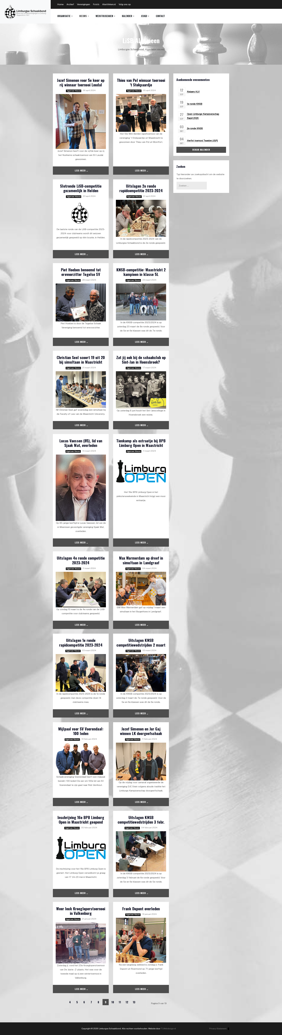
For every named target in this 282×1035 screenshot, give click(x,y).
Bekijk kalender (201, 149)
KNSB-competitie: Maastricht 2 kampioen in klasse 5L (141, 272)
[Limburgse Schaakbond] (25, 12)
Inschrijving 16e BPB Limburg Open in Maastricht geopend (80, 819)
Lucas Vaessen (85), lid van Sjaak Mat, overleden (80, 443)
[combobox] (191, 186)
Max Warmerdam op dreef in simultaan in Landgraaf (141, 560)
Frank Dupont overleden (141, 908)
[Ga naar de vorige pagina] (63, 1002)
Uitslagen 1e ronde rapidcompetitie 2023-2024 (80, 642)
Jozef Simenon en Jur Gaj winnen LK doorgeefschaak (141, 731)
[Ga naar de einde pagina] (99, 1009)
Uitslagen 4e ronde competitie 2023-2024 (81, 560)
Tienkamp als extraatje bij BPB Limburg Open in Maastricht (141, 443)
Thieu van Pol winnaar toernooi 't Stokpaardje (141, 82)
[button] (68, 16)
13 (134, 1002)
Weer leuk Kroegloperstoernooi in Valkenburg (80, 911)
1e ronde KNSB (194, 104)
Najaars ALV (193, 91)
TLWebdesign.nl (168, 1028)
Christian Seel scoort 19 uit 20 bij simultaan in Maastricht (81, 360)
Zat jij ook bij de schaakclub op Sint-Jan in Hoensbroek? (141, 360)
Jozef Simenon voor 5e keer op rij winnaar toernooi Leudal (80, 82)
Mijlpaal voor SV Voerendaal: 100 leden (80, 731)
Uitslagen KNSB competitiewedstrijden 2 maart (140, 642)
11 (120, 1002)
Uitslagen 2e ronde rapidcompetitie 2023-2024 (141, 188)
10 (112, 1002)
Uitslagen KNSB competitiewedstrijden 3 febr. (141, 819)
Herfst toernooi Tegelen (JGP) (202, 140)
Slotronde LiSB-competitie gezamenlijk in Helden (80, 188)
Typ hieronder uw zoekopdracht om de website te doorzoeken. (200, 176)
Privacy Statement (217, 1028)
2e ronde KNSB (195, 128)
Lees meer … (81, 170)
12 (127, 1002)
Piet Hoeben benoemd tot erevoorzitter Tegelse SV (81, 272)
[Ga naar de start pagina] (56, 1002)
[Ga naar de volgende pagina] (141, 1002)
